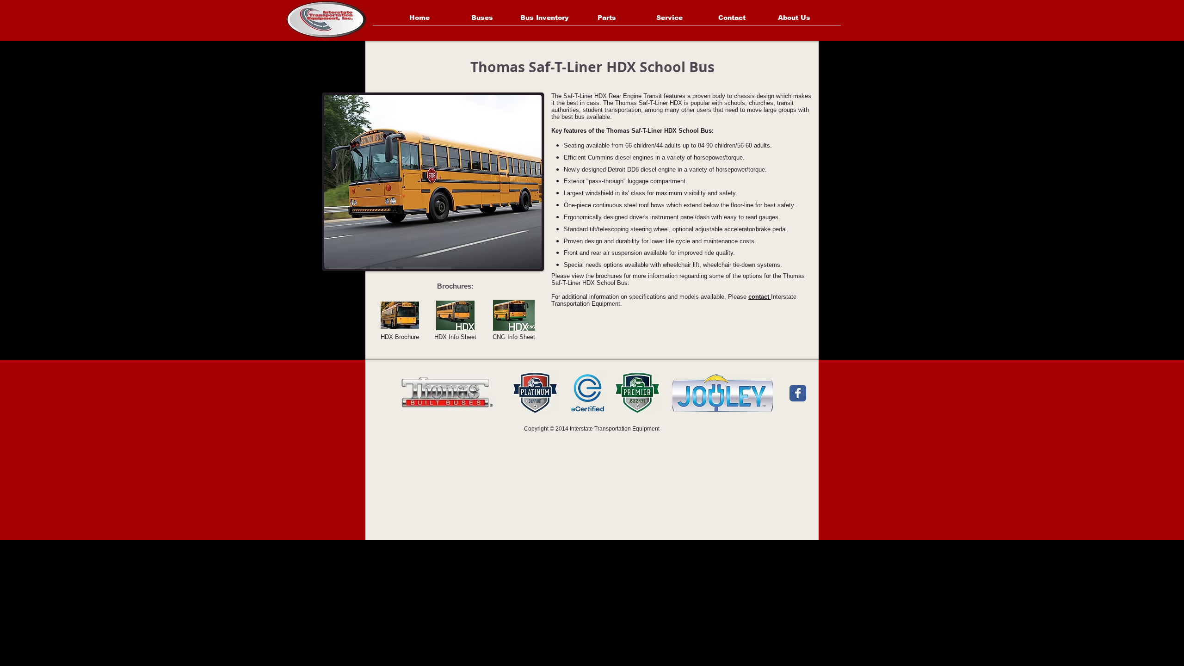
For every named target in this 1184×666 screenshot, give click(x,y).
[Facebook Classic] (797, 393)
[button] (432, 181)
